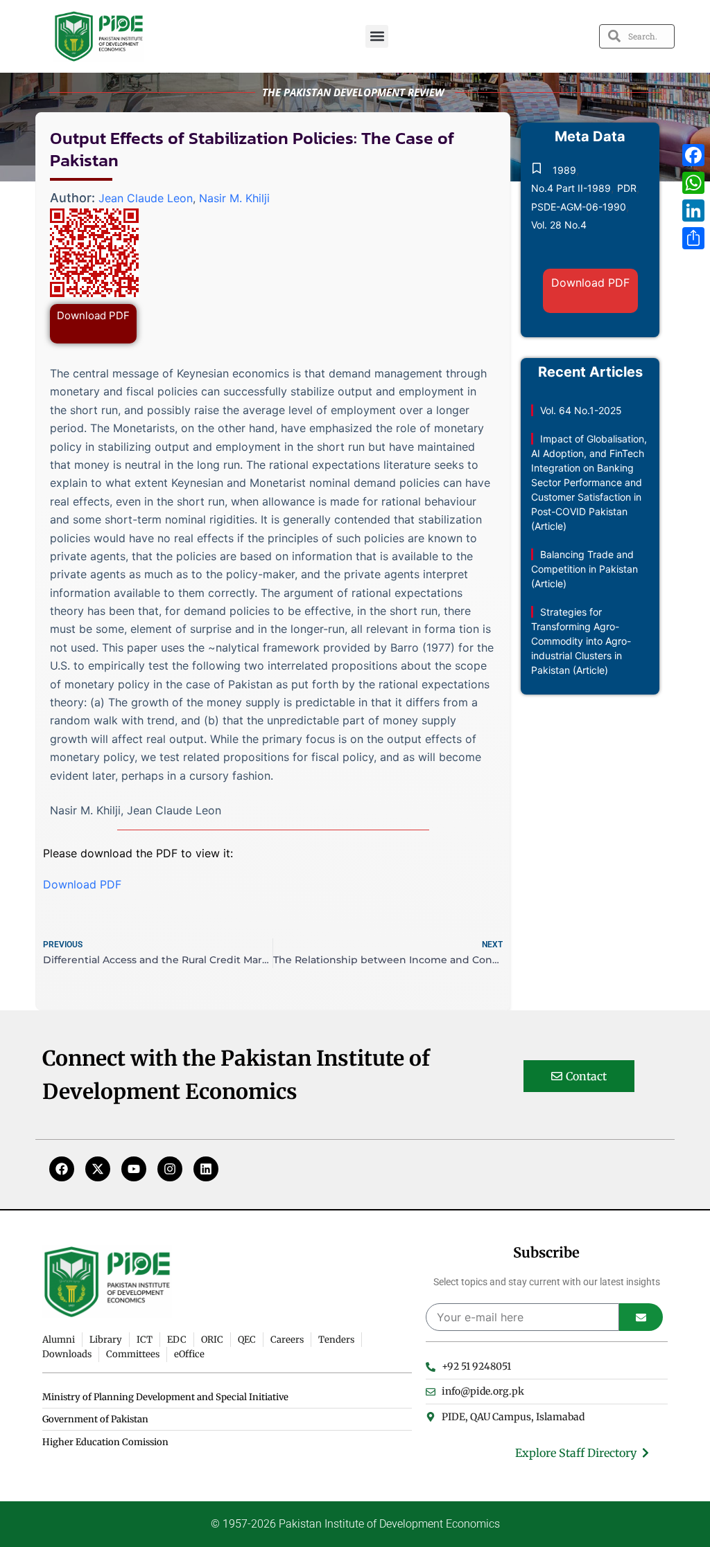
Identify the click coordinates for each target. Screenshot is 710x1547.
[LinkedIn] (693, 210)
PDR (627, 188)
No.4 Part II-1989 (571, 188)
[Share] (693, 238)
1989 (564, 170)
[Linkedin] (205, 1168)
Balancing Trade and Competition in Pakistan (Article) (584, 568)
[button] (376, 36)
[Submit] (641, 1317)
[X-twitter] (97, 1168)
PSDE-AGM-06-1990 (578, 207)
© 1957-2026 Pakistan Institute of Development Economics (355, 1523)
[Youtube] (133, 1168)
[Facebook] (61, 1168)
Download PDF (93, 315)
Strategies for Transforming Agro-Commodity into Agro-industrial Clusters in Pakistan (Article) (581, 641)
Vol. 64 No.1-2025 (581, 410)
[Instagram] (169, 1168)
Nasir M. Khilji (234, 198)
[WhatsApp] (693, 183)
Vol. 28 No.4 (559, 225)
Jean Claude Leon (145, 198)
